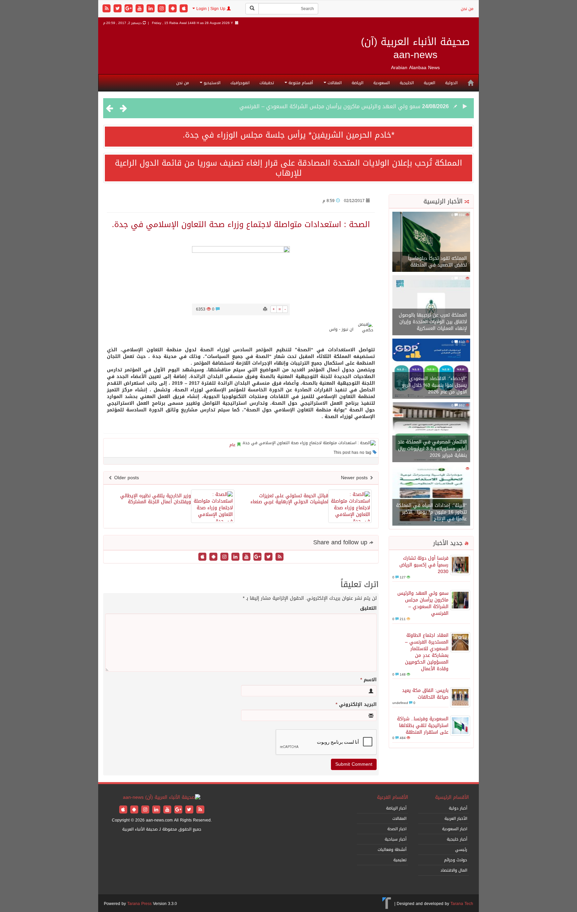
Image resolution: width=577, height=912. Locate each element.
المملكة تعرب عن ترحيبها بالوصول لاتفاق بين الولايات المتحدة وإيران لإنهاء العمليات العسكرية (433, 322)
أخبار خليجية (457, 839)
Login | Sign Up (211, 8)
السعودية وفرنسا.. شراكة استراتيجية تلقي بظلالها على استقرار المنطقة (422, 725)
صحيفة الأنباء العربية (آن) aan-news (415, 48)
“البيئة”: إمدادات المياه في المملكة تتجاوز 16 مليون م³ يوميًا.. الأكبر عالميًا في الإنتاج (431, 512)
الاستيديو (211, 82)
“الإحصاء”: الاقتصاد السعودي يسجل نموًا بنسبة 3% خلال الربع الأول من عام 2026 (434, 385)
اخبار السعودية (454, 829)
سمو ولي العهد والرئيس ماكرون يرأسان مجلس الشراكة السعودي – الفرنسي (422, 603)
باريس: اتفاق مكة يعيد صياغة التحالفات (425, 694)
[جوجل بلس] (129, 8)
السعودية (381, 82)
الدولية (451, 82)
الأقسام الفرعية (392, 797)
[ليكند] (151, 8)
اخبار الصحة (396, 829)
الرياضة (357, 82)
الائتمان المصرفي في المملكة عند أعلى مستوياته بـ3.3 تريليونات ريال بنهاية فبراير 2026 (432, 448)
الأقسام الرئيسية (452, 797)
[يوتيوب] (140, 8)
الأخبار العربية (455, 818)
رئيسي (461, 849)
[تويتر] (118, 8)
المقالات (334, 82)
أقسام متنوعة (300, 82)
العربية (429, 82)
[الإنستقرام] (162, 8)
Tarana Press (139, 903)
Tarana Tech (461, 903)
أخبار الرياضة (396, 808)
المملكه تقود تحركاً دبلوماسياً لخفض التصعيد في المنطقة (437, 261)
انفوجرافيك (239, 82)
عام (232, 444)
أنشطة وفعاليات (392, 849)
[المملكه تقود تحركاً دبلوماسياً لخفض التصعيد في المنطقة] (431, 242)
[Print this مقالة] (265, 309)
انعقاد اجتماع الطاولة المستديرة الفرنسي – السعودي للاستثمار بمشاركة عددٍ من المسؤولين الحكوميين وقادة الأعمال (283, 108)
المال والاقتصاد (453, 870)
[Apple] (183, 8)
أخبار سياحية (395, 839)
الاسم (368, 680)
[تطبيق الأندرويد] (173, 8)
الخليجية (407, 82)
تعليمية (399, 860)
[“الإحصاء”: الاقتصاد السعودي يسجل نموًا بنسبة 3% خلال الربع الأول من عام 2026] (431, 369)
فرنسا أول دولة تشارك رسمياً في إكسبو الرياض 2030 (423, 565)
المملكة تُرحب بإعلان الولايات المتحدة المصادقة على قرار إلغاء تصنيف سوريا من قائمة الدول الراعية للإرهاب (288, 168)
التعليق (368, 608)
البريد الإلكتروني (356, 704)
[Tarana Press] (387, 903)
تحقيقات (266, 82)
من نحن (467, 8)
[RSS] (107, 8)
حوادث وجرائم (455, 860)
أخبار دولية (458, 808)
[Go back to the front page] (161, 797)
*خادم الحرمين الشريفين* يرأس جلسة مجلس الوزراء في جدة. (288, 135)
